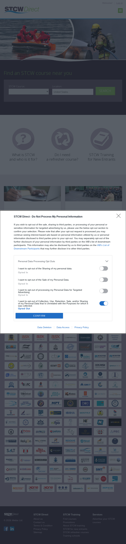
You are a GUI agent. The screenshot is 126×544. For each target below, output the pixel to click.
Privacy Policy (81, 327)
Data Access (63, 327)
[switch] (103, 268)
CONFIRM (39, 316)
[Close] (119, 217)
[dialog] (63, 272)
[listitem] (63, 261)
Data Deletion (44, 327)
